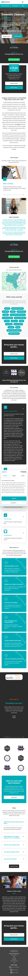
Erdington (5, 314)
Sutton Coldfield (18, 324)
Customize (13, 502)
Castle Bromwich (21, 311)
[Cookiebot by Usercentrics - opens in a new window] (20, 472)
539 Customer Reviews (18, 678)
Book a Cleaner (14, 87)
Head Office (14, 959)
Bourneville (5, 311)
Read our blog (15, 972)
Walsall (17, 327)
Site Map (14, 957)
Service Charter (14, 955)
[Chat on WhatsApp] (14, 59)
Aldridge (7, 308)
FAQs (14, 956)
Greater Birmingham (7, 317)
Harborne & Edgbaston (20, 317)
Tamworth (11, 327)
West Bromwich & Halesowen (14, 330)
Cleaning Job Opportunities (14, 953)
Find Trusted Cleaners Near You (18, 314)
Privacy (14, 962)
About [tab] (22, 475)
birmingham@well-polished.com (14, 54)
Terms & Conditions (14, 960)
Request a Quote (14, 83)
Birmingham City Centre (17, 308)
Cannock (13, 311)
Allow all (14, 498)
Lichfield (7, 321)
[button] (14, 409)
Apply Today (14, 797)
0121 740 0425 (14, 47)
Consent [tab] (5, 475)
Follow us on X (15, 969)
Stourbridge (9, 324)
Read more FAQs (14, 866)
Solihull (21, 321)
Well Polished (15, 951)
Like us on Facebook (15, 967)
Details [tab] (14, 475)
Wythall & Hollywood (14, 333)
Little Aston (14, 321)
